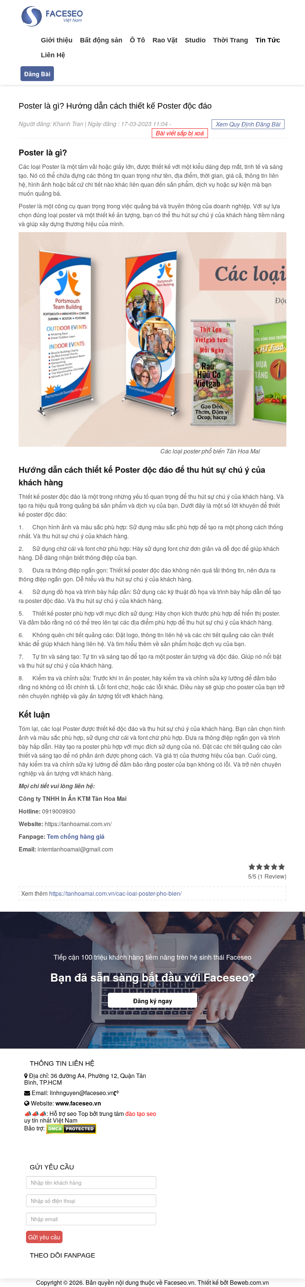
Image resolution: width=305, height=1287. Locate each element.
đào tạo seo (140, 1113)
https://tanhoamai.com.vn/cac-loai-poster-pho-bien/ (115, 893)
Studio (195, 40)
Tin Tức (268, 40)
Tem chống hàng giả (76, 836)
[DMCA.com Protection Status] (71, 1128)
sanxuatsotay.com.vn (51, 1151)
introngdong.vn (44, 1141)
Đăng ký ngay (152, 1000)
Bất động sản (101, 40)
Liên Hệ (53, 55)
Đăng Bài (37, 74)
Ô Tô (137, 40)
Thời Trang (230, 40)
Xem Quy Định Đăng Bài (248, 124)
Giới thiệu (57, 40)
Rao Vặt (164, 40)
